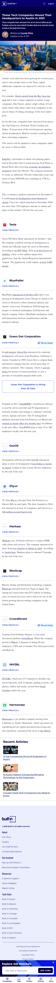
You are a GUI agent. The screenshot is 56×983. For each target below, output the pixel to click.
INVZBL (14, 664)
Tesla (12, 224)
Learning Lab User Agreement (28, 946)
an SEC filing (20, 250)
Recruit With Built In (11, 862)
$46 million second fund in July (17, 511)
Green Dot (22, 352)
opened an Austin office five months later (21, 423)
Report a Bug (8, 888)
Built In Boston (9, 904)
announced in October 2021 (26, 294)
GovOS (13, 445)
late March (45, 730)
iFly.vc (13, 486)
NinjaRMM (24, 403)
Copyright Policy (28, 955)
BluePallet (16, 280)
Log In (51, 3)
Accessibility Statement (28, 951)
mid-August (10, 352)
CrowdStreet (18, 618)
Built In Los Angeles (11, 923)
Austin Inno (10, 552)
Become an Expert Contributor (16, 867)
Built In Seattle (9, 938)
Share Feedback (9, 883)
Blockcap (15, 570)
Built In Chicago (9, 913)
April (41, 588)
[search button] (44, 4)
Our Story (6, 837)
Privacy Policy (28, 959)
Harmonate (17, 704)
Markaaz (15, 526)
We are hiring (46, 342)
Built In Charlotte (10, 909)
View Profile (10, 230)
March (14, 642)
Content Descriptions (12, 851)
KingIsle (6, 158)
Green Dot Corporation (25, 336)
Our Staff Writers (10, 847)
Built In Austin (8, 899)
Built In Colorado (9, 918)
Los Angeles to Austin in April (27, 548)
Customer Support (10, 878)
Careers (5, 842)
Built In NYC (7, 928)
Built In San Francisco (12, 933)
